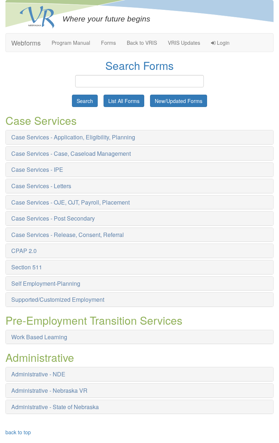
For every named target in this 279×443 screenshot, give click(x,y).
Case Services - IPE (37, 169)
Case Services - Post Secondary (53, 218)
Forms (108, 42)
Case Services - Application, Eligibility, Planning (73, 137)
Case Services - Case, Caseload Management (71, 153)
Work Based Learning (39, 337)
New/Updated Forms (178, 100)
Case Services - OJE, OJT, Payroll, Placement (70, 202)
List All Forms (124, 100)
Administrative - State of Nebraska (55, 407)
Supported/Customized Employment (57, 299)
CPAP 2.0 (24, 250)
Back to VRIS (142, 42)
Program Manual (71, 42)
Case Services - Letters (41, 186)
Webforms (26, 42)
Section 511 (26, 267)
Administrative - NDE (38, 374)
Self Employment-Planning (45, 283)
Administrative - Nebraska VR (49, 390)
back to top (18, 432)
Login (222, 42)
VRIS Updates (184, 42)
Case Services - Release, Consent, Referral (67, 234)
